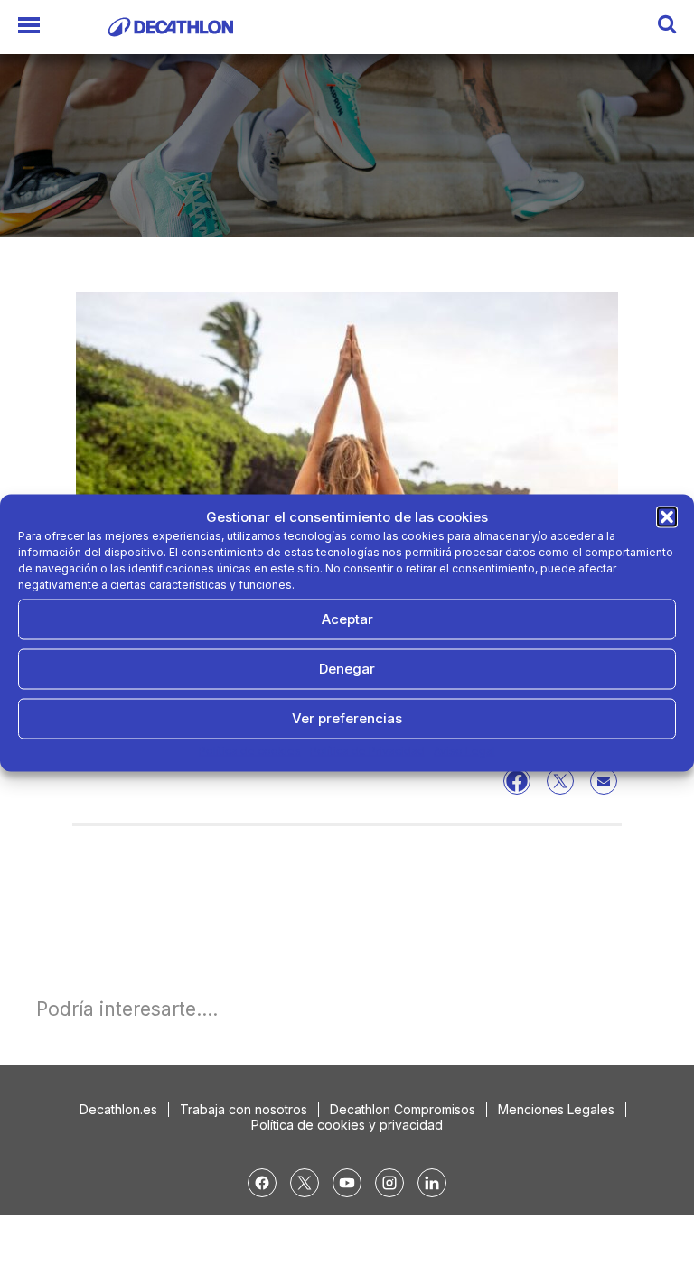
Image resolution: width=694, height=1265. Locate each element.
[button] (667, 516)
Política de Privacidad (367, 750)
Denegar (347, 668)
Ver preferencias (347, 718)
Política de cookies (250, 750)
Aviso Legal (464, 750)
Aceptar (347, 619)
